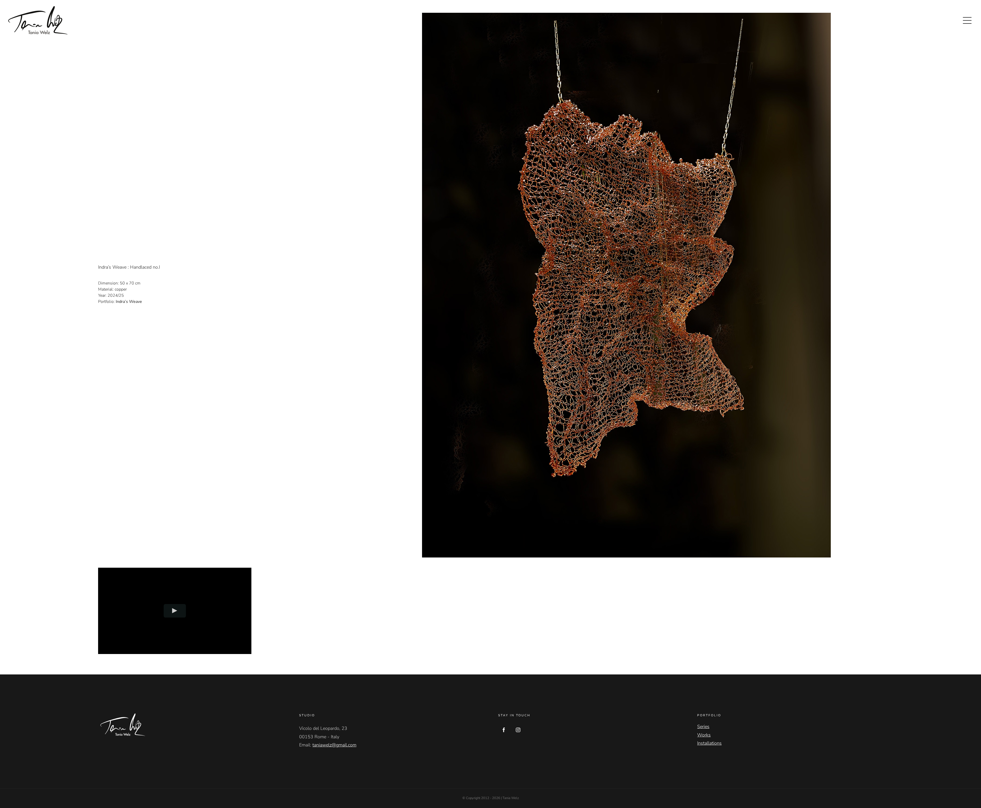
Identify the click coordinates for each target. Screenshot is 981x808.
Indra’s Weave (129, 301)
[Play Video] (175, 610)
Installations (709, 743)
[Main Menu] (967, 20)
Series (703, 726)
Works (704, 735)
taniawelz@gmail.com (334, 745)
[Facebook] (503, 729)
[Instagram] (518, 729)
